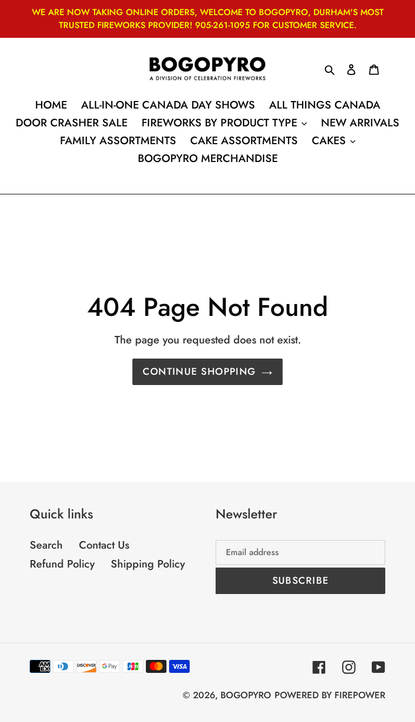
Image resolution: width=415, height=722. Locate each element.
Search (46, 545)
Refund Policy (62, 564)
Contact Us (104, 545)
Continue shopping (199, 372)
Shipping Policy (148, 564)
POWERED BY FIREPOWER (330, 695)
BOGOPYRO (245, 695)
